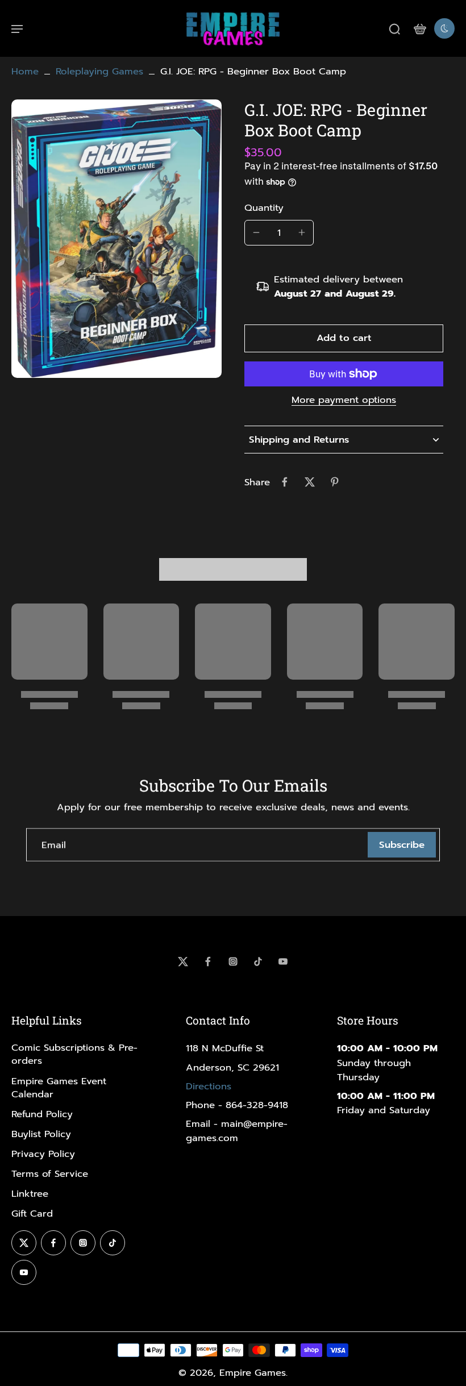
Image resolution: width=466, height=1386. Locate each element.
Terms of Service (49, 1173)
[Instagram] (233, 961)
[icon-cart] (419, 28)
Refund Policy (42, 1114)
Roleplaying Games (99, 71)
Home (25, 71)
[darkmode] (444, 28)
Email (53, 844)
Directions (208, 1086)
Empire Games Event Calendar (58, 1088)
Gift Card (32, 1213)
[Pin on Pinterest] (334, 481)
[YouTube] (283, 961)
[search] (394, 28)
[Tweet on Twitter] (309, 481)
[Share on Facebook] (284, 481)
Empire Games (252, 1373)
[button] (343, 338)
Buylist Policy (41, 1134)
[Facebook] (207, 961)
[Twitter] (182, 961)
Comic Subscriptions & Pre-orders (74, 1054)
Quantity (264, 208)
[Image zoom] (116, 238)
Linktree (29, 1193)
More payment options (344, 401)
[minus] (256, 232)
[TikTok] (258, 961)
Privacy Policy (43, 1153)
